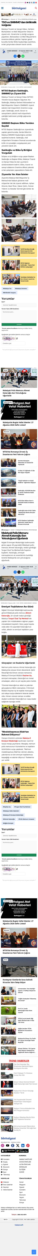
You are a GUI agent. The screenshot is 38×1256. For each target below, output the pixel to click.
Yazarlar (15, 2)
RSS (6, 1219)
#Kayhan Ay (7, 807)
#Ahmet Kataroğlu (9, 819)
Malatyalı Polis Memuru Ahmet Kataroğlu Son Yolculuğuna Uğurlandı (16, 393)
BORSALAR (23, 1167)
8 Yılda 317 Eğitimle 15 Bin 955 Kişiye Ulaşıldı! (26, 471)
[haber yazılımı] (19, 1225)
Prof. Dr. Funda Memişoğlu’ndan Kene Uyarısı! (25, 1010)
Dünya (5, 1170)
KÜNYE (21, 1172)
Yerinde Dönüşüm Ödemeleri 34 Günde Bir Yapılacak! (25, 462)
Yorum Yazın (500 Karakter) (10, 309)
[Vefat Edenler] (19, 410)
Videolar (3, 2)
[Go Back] (34, 1252)
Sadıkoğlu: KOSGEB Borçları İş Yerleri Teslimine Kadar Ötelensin (26, 492)
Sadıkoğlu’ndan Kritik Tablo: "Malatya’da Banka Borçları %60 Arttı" (27, 512)
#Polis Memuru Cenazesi (26, 819)
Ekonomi (13, 19)
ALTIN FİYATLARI (24, 1164)
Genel (12, 530)
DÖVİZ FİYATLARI (25, 1162)
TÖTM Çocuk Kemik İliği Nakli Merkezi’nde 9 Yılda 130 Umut (26, 1020)
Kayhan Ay (27, 675)
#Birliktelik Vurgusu (9, 292)
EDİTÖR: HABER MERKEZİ (25, 87)
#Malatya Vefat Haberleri (11, 811)
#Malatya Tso (7, 288)
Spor (4, 1172)
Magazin (22, 1185)
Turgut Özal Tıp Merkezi (18, 618)
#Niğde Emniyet (8, 823)
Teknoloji (6, 1175)
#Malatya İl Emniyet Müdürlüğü (13, 815)
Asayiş (5, 1162)
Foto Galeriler (9, 2)
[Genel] (19, 378)
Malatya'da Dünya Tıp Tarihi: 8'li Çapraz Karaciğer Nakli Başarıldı (27, 1040)
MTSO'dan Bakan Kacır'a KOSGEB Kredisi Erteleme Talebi (26, 502)
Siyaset (5, 1164)
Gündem (6, 1159)
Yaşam (21, 1197)
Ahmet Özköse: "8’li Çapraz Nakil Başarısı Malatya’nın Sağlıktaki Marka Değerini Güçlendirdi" (26, 1050)
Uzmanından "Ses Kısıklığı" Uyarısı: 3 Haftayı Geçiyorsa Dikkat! (26, 990)
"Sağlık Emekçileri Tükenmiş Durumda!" (27, 999)
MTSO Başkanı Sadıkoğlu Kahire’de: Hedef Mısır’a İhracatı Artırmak (26, 522)
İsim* (3, 302)
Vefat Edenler (20, 2)
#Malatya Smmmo (21, 288)
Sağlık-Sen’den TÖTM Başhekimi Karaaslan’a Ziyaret (25, 1030)
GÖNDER (19, 324)
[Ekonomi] (19, 439)
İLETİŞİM (22, 1170)
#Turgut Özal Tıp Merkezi (22, 807)
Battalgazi (6, 19)
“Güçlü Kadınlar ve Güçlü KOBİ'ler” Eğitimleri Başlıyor (27, 481)
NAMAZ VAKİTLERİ (25, 1159)
